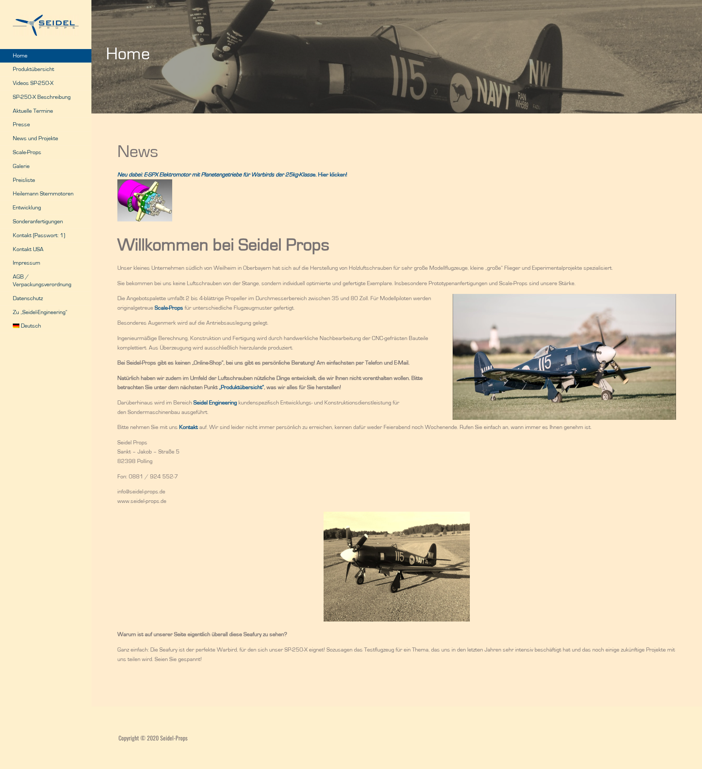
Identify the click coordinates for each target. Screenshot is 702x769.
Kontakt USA (28, 249)
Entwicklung (27, 207)
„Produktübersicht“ (241, 387)
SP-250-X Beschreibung (42, 97)
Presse (21, 124)
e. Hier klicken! (232, 175)
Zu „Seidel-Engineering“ (40, 312)
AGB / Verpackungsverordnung (42, 280)
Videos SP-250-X (33, 83)
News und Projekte (35, 138)
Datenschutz (28, 298)
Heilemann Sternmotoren (43, 194)
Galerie (21, 166)
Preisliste (24, 180)
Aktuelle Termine (33, 111)
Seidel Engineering (215, 403)
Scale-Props (27, 152)
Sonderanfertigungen (38, 221)
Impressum (26, 263)
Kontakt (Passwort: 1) (39, 235)
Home (20, 56)
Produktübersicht (33, 69)
